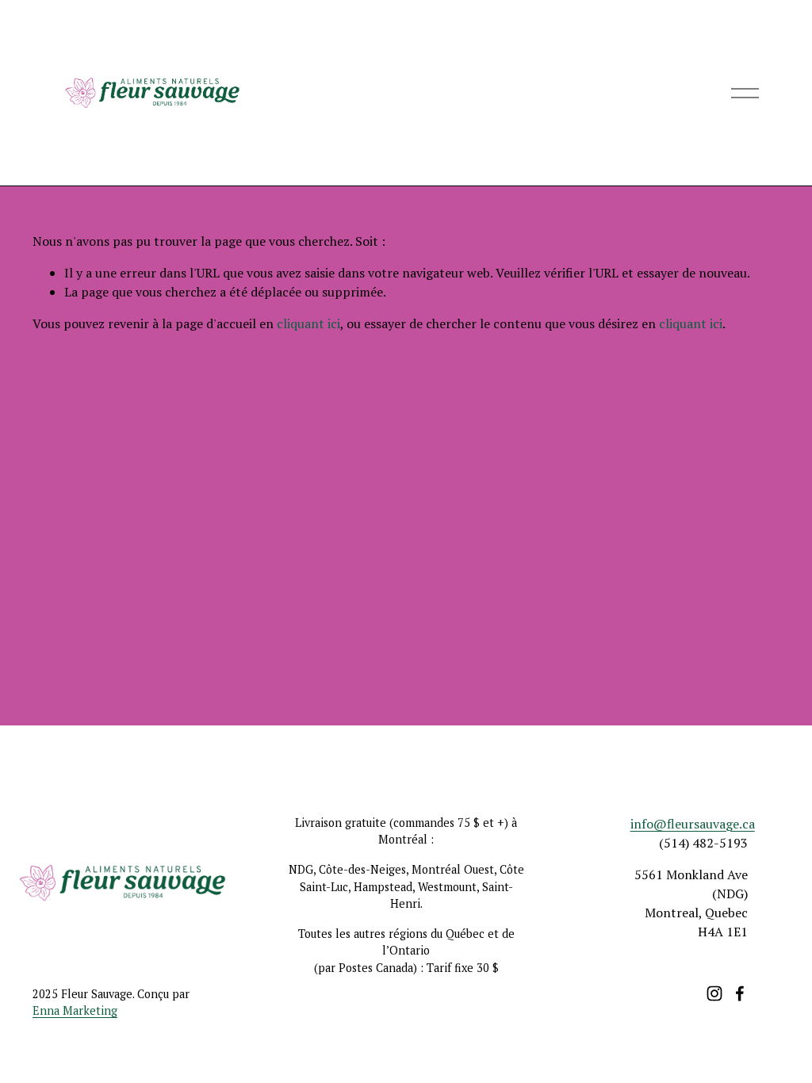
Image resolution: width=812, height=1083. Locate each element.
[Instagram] (714, 993)
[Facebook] (740, 993)
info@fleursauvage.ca (692, 823)
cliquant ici (308, 323)
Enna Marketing (75, 1010)
